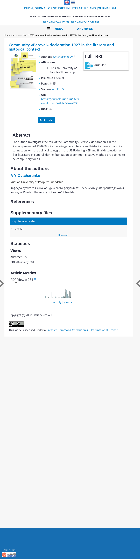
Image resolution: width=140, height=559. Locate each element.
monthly (56, 302)
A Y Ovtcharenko (25, 175)
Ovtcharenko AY (63, 57)
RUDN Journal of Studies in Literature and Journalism (70, 12)
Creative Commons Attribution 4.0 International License (82, 330)
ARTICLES (58, 89)
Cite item (46, 119)
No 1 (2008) (28, 35)
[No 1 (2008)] (23, 87)
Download (63, 235)
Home (7, 35)
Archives (85, 28)
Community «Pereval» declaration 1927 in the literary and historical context (73, 35)
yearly (68, 302)
